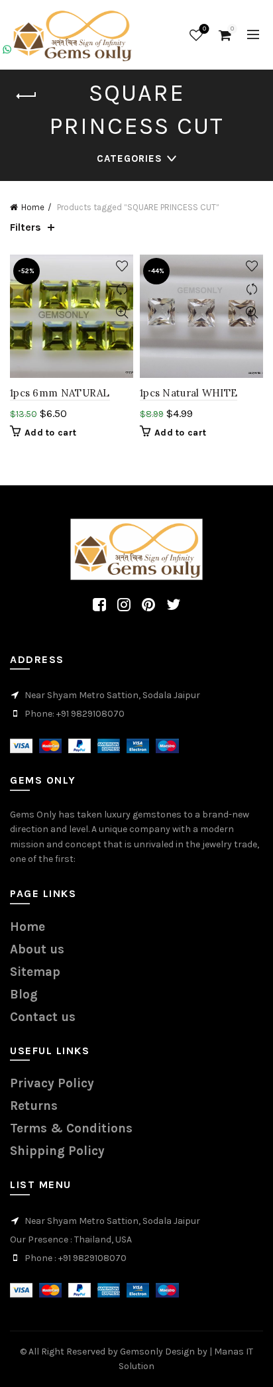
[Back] (26, 96)
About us (37, 949)
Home (32, 207)
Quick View (121, 312)
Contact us (43, 1017)
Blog (24, 994)
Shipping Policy (57, 1151)
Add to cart (50, 432)
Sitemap (35, 972)
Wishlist (204, 28)
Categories (129, 158)
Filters (25, 227)
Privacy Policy (52, 1083)
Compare (121, 289)
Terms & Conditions (71, 1128)
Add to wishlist (121, 266)
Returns (34, 1106)
